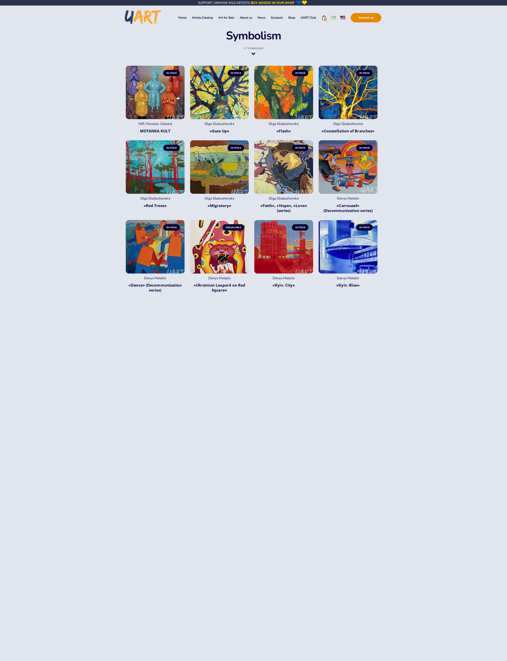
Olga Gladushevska (219, 124)
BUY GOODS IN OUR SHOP (272, 2)
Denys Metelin (348, 198)
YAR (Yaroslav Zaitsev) (155, 124)
